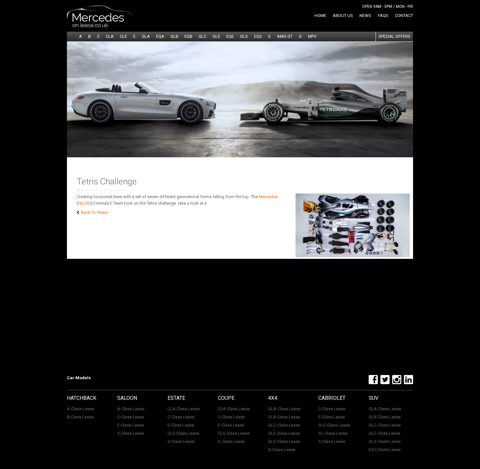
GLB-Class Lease (284, 416)
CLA (110, 36)
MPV (312, 36)
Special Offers (394, 36)
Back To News (94, 212)
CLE (123, 36)
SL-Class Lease (332, 433)
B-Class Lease (80, 416)
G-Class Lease (281, 449)
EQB (188, 36)
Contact (404, 15)
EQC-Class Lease (385, 449)
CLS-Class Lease (183, 433)
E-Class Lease (130, 425)
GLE (216, 36)
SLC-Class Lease (334, 425)
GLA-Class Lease (284, 408)
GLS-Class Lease (284, 441)
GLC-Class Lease (284, 425)
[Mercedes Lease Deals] (100, 25)
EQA (160, 36)
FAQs (383, 15)
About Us (343, 15)
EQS (258, 36)
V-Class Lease (181, 441)
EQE (230, 36)
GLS (244, 36)
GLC (202, 36)
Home (320, 15)
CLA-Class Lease (184, 408)
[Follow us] (372, 383)
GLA (146, 36)
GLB (174, 36)
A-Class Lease (80, 408)
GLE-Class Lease (284, 433)
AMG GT (285, 36)
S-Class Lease (130, 433)
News (365, 15)
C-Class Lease (130, 416)
